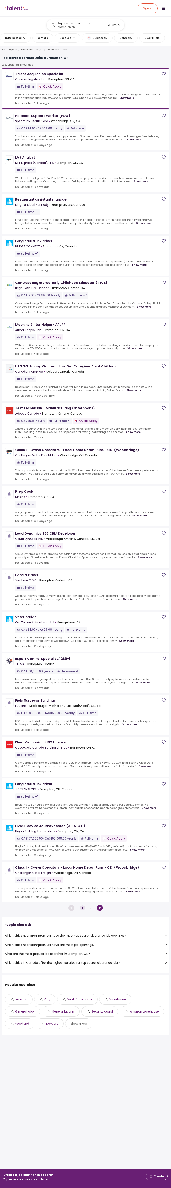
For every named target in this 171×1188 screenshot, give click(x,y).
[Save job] (164, 73)
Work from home (79, 999)
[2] (100, 908)
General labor (25, 1011)
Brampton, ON (29, 49)
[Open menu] (163, 8)
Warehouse (117, 999)
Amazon (21, 999)
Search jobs (9, 49)
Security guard (102, 1011)
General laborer (63, 1011)
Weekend (22, 1023)
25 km (112, 25)
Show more (126, 98)
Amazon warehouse (144, 1011)
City (47, 999)
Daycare (52, 1023)
